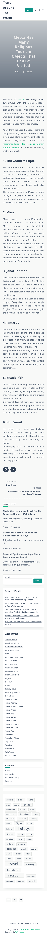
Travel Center (10, 717)
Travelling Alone (12, 738)
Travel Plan (9, 731)
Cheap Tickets (11, 664)
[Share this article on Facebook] (6, 469)
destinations (24, 814)
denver (32, 810)
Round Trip (10, 696)
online (10, 844)
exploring (33, 819)
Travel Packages (12, 727)
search (8, 854)
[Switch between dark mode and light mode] (36, 10)
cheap (27, 804)
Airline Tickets (11, 640)
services (18, 854)
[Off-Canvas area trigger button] (43, 10)
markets (20, 839)
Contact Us (9, 774)
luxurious (9, 839)
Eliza (18, 72)
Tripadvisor (10, 741)
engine (36, 814)
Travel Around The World (15, 706)
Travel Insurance (12, 724)
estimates (10, 819)
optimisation (22, 844)
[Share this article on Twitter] (13, 469)
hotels (20, 835)
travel (13, 863)
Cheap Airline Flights (14, 657)
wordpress (21, 881)
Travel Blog (10, 713)
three (19, 858)
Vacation (8, 745)
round (33, 849)
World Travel (10, 755)
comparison (10, 809)
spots (9, 858)
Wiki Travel (9, 752)
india (30, 835)
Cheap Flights (11, 661)
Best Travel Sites (12, 650)
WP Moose (19, 932)
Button (29, 10)
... (14, 521)
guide (29, 823)
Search (7, 577)
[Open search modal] (39, 10)
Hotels (8, 685)
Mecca (22, 99)
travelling (30, 864)
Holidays (8, 682)
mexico (29, 839)
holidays (24, 829)
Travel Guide (10, 720)
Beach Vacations (12, 643)
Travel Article (10, 710)
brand (8, 805)
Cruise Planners (12, 668)
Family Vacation (11, 671)
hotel (10, 834)
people (23, 849)
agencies (9, 800)
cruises (22, 809)
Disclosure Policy (12, 777)
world (32, 881)
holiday (9, 829)
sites (28, 853)
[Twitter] (14, 900)
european (22, 819)
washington (31, 876)
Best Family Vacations (14, 647)
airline (20, 799)
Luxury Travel (10, 689)
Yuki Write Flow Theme (30, 929)
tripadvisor (13, 869)
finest (8, 823)
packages (11, 848)
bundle (16, 805)
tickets (28, 858)
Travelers (9, 734)
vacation (14, 875)
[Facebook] (8, 900)
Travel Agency (11, 703)
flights (19, 823)
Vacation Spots (11, 748)
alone (31, 800)
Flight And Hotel (12, 675)
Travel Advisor (11, 699)
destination (10, 814)
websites (9, 881)
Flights (8, 678)
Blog (7, 654)
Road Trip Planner (12, 692)
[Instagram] (21, 900)
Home (7, 770)
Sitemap (8, 781)
